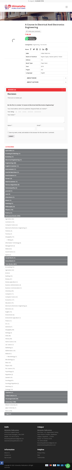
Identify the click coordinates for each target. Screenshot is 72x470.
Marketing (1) (9, 347)
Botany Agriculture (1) (11, 282)
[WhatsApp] (68, 466)
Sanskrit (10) (8, 377)
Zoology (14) (9, 389)
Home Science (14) (10, 341)
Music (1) (8, 200)
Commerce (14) (9, 222)
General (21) (8, 327)
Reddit (46, 49)
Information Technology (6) (13, 243)
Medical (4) (8, 249)
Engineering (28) (10, 163)
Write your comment (34, 31)
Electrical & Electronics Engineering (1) (16, 228)
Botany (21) (8, 279)
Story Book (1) (10, 261)
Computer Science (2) (11, 225)
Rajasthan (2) (9, 374)
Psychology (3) (9, 371)
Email (39, 125)
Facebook (30, 49)
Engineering (36, 44)
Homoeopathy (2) (11, 188)
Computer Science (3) (11, 297)
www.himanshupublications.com (13, 441)
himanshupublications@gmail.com (14, 438)
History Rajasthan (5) (12, 185)
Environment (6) (9, 315)
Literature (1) (9, 197)
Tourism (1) (9, 392)
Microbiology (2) (10, 359)
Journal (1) (8, 191)
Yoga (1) (8, 414)
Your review (11, 115)
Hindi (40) (8, 336)
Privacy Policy (41, 453)
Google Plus (40, 49)
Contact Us (7, 455)
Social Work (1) (10, 258)
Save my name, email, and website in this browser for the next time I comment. (31, 132)
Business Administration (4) (13, 285)
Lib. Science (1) (9, 344)
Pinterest (37, 49)
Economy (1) (9, 157)
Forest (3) (8, 178)
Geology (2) (8, 333)
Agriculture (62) (9, 219)
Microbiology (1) (12, 356)
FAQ (38, 455)
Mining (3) (10, 240)
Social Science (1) (10, 252)
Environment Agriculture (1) (13, 318)
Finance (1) (8, 321)
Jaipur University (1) (10, 408)
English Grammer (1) (12, 166)
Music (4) (8, 362)
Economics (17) (9, 300)
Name (10, 125)
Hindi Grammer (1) (11, 181)
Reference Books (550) (12, 216)
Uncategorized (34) (11, 399)
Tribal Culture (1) (11, 395)
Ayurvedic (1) (9, 150)
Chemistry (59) (9, 291)
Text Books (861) (11, 264)
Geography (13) (9, 237)
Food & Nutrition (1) (12, 172)
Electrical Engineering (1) (13, 160)
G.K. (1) (7, 324)
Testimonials (41, 457)
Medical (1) (8, 353)
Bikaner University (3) (11, 405)
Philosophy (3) (10, 206)
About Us (7, 453)
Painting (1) (9, 203)
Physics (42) (8, 365)
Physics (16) (9, 209)
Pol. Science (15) (10, 368)
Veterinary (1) (9, 386)
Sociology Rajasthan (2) (12, 383)
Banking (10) (8, 276)
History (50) (8, 338)
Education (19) (9, 303)
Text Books (13, 16)
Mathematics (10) (10, 350)
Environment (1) (10, 169)
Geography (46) (9, 330)
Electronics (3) (9, 309)
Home (6, 16)
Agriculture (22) (9, 270)
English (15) (8, 312)
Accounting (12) (9, 267)
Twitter (33, 49)
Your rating (11, 112)
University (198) (10, 402)
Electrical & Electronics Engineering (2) (16, 306)
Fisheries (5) (8, 231)
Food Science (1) (10, 175)
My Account (7, 457)
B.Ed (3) (7, 273)
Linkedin (43, 49)
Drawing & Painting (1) (12, 153)
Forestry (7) (8, 234)
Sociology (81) (9, 380)
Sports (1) (8, 255)
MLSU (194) (8, 411)
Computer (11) (9, 294)
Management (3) (10, 246)
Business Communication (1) (13, 288)
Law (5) (7, 194)
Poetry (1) (8, 213)
